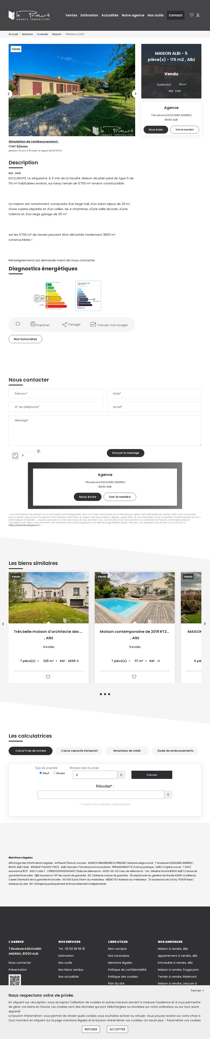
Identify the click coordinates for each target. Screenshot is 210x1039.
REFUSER (91, 1029)
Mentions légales (120, 963)
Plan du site (116, 983)
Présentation (18, 970)
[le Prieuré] (29, 15)
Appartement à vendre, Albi (177, 956)
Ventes (71, 15)
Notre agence (133, 15)
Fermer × (197, 991)
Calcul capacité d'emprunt (79, 751)
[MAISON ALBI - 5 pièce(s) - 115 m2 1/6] (72, 90)
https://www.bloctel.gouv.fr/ (24, 525)
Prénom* (21, 394)
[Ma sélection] (192, 15)
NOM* (117, 394)
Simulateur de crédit (127, 751)
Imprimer (43, 325)
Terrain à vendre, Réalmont (177, 977)
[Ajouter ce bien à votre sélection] (18, 324)
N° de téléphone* (27, 407)
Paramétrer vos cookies (184, 1020)
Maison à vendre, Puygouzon (178, 970)
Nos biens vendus (70, 970)
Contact (176, 15)
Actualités (110, 15)
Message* (22, 420)
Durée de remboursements (175, 751)
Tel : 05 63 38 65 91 (71, 949)
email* (117, 407)
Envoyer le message (125, 453)
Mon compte (117, 949)
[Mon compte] (197, 15)
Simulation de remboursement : (34, 141)
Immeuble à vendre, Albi (175, 963)
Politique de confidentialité (127, 970)
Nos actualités (68, 977)
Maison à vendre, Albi (173, 949)
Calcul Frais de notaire (30, 751)
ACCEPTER (117, 1029)
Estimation (89, 15)
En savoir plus (154, 1020)
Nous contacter (20, 963)
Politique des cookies (123, 977)
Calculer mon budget (112, 325)
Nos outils (156, 15)
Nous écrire (156, 129)
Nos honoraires (25, 339)
